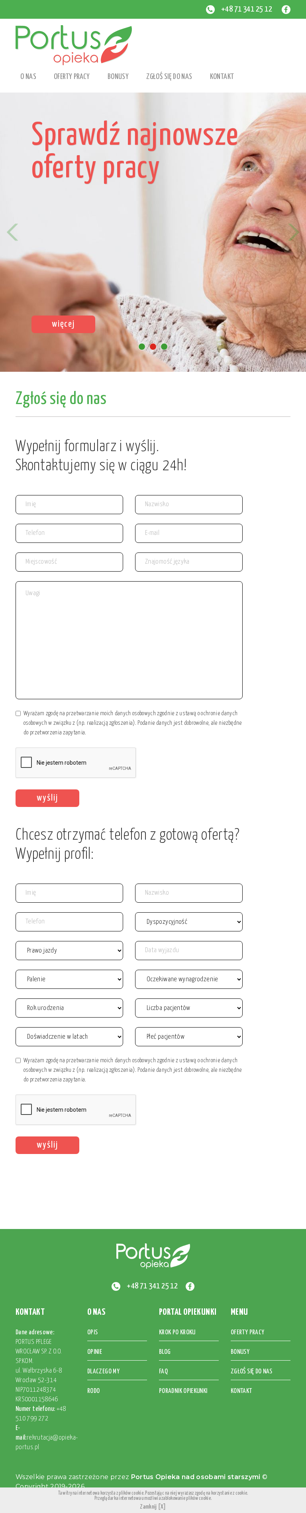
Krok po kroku (177, 1332)
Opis (92, 1332)
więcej (63, 324)
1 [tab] (141, 346)
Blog (165, 1352)
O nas (96, 1312)
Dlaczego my (103, 1371)
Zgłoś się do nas (169, 77)
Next (294, 232)
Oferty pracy (72, 77)
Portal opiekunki (188, 1312)
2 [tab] (153, 346)
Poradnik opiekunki (183, 1391)
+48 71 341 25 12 (246, 9)
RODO (93, 1391)
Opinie (94, 1352)
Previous (12, 232)
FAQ (163, 1371)
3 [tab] (164, 346)
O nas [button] (28, 77)
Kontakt (222, 77)
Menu (239, 1312)
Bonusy (118, 77)
